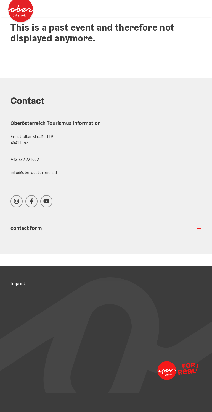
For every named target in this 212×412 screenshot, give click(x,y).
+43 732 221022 (24, 159)
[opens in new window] (178, 370)
